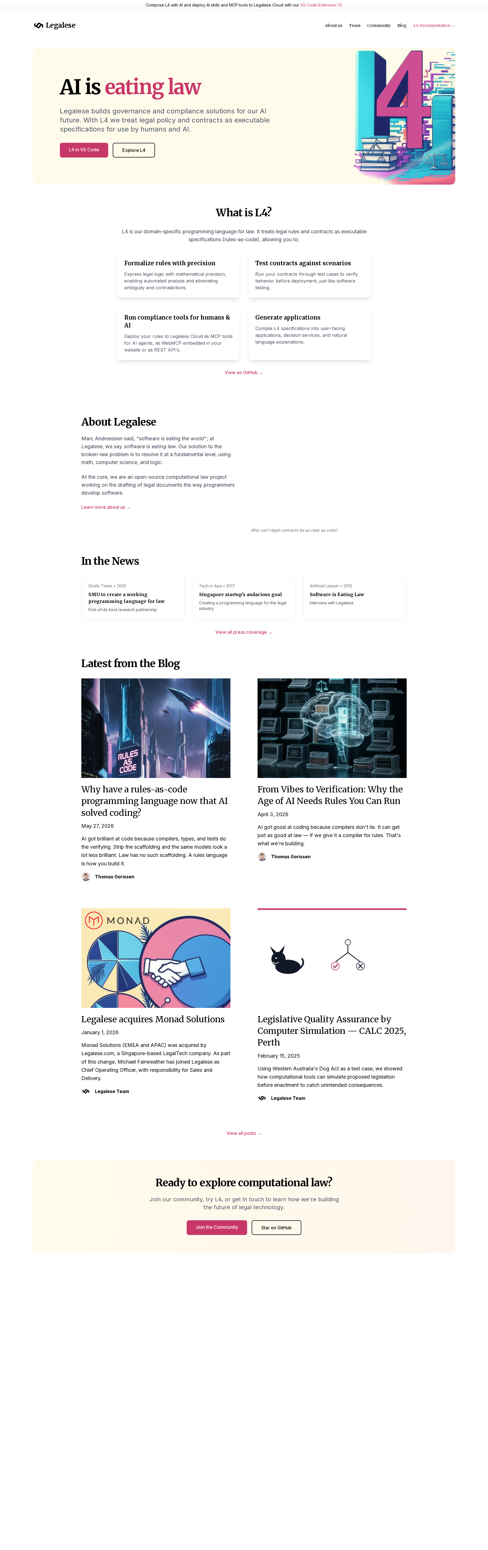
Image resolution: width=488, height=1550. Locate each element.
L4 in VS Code (84, 149)
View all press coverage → (244, 632)
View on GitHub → (244, 372)
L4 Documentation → (434, 25)
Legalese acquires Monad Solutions (153, 1019)
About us (333, 25)
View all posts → (244, 1133)
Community (379, 25)
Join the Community (217, 1227)
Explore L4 (133, 150)
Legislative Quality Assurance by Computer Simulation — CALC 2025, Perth (332, 1031)
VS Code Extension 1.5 (321, 5)
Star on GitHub (276, 1227)
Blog (402, 25)
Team (354, 25)
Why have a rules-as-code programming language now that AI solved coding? (154, 801)
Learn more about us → (106, 507)
